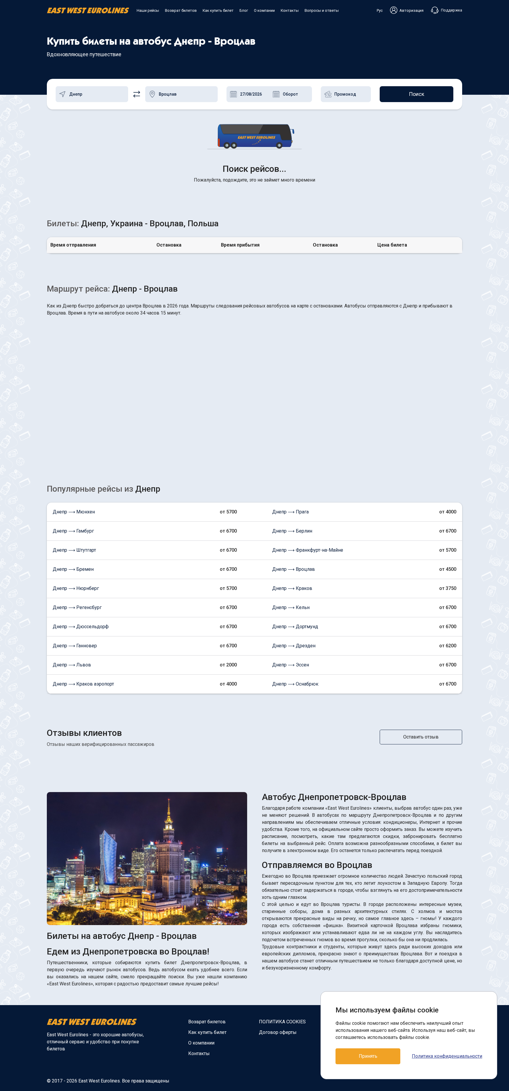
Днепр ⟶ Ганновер (75, 645)
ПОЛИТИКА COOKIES (282, 1022)
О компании (264, 10)
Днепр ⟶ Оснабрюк (295, 684)
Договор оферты (278, 1032)
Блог (243, 10)
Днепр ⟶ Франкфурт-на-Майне (307, 550)
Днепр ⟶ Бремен (73, 569)
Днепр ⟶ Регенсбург (77, 607)
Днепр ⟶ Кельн (291, 607)
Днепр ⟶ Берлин (292, 531)
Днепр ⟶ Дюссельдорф (81, 626)
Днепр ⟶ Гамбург (73, 531)
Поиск (416, 94)
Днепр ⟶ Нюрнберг (76, 588)
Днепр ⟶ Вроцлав (293, 569)
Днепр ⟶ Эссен (290, 665)
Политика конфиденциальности (447, 1056)
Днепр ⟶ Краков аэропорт (83, 684)
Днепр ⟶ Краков (292, 588)
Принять (368, 1056)
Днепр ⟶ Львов (72, 665)
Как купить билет (218, 10)
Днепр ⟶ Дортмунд (295, 626)
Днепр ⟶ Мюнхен (74, 512)
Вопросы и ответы (322, 10)
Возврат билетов (181, 10)
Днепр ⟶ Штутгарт (74, 550)
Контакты (290, 10)
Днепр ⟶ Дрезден (293, 645)
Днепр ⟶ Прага (290, 512)
